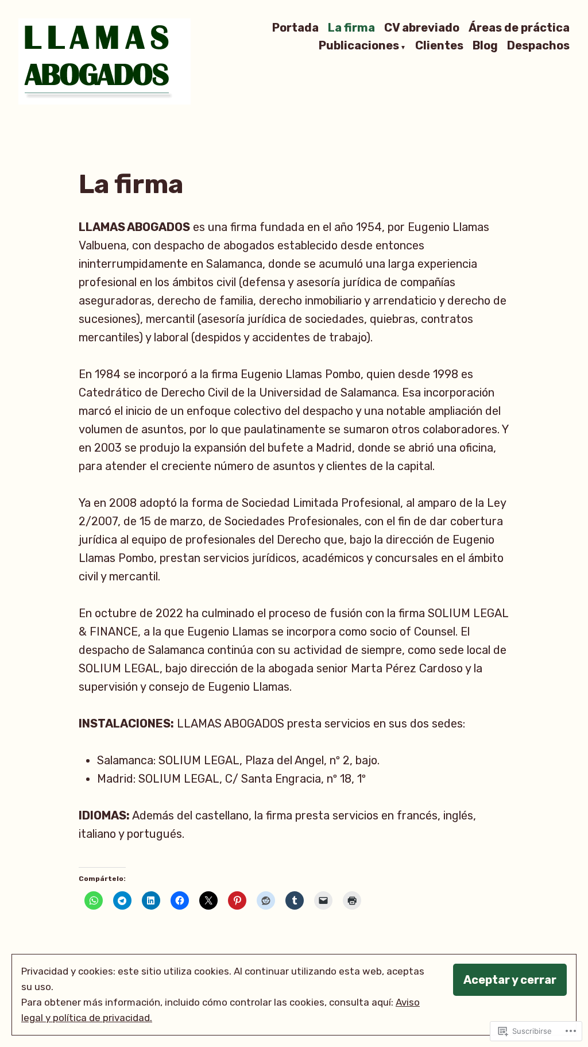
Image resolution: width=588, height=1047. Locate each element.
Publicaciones (359, 46)
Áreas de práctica (519, 27)
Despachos (538, 46)
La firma (351, 27)
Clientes (439, 46)
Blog (485, 46)
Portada (295, 27)
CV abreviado (421, 27)
